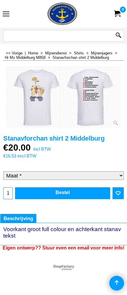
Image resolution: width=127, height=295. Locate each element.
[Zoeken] (118, 36)
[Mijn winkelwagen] (117, 13)
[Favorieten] (118, 193)
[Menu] (6, 14)
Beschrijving (18, 218)
